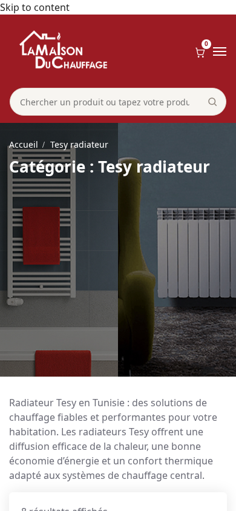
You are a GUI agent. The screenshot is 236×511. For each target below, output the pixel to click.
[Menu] (219, 51)
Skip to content (35, 7)
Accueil (23, 144)
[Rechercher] (212, 101)
